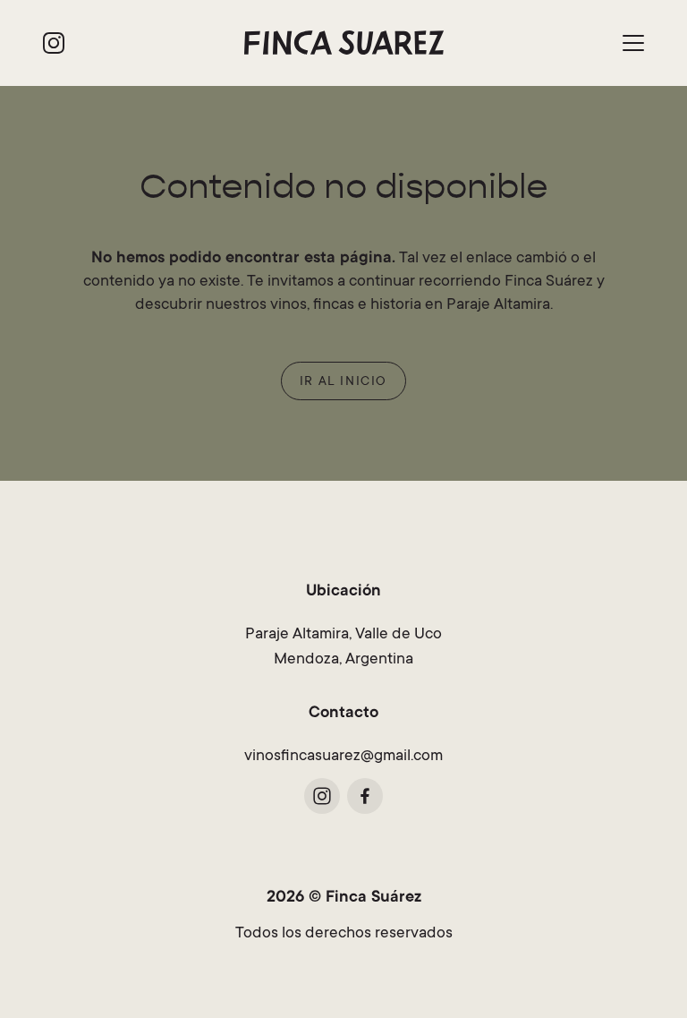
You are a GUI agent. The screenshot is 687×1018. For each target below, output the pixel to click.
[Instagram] (53, 43)
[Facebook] (365, 796)
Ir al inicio (343, 382)
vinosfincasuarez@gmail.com (343, 757)
